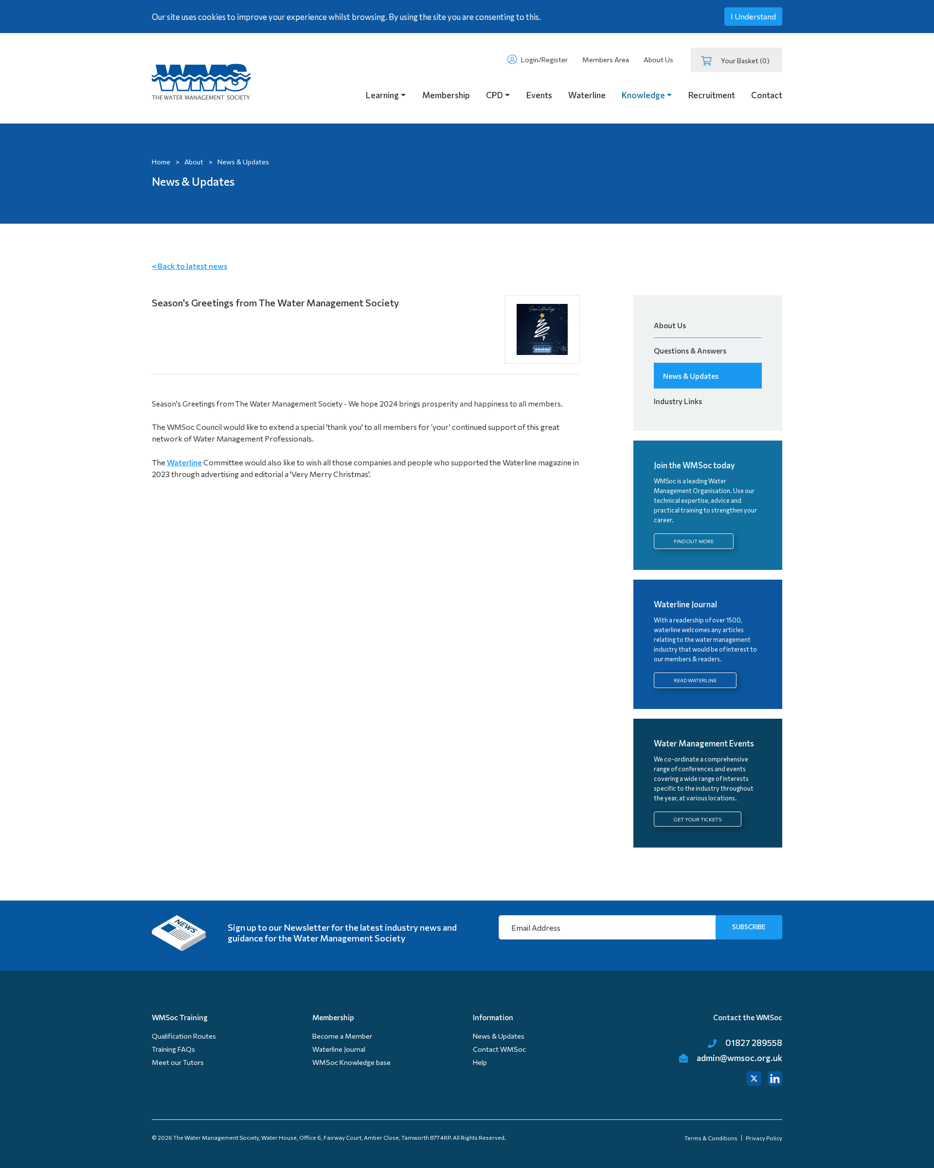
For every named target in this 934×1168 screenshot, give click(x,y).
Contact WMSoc (499, 1049)
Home (161, 162)
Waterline (587, 95)
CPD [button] (494, 95)
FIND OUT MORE (694, 541)
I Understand (753, 16)
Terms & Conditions (710, 1137)
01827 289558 (753, 1042)
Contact (766, 95)
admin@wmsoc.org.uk (738, 1057)
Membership (446, 95)
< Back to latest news (189, 265)
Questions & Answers (690, 350)
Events (539, 95)
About (193, 162)
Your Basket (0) (744, 60)
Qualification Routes (184, 1036)
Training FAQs (173, 1049)
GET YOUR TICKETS (697, 819)
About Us (658, 59)
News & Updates (690, 376)
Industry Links (678, 401)
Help (480, 1062)
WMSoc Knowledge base (351, 1062)
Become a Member (342, 1036)
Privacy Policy (764, 1137)
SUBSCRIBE (749, 926)
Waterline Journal (338, 1049)
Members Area (605, 59)
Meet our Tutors (178, 1062)
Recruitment (711, 95)
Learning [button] (382, 95)
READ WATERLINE (695, 680)
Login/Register (544, 59)
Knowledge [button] (643, 95)
